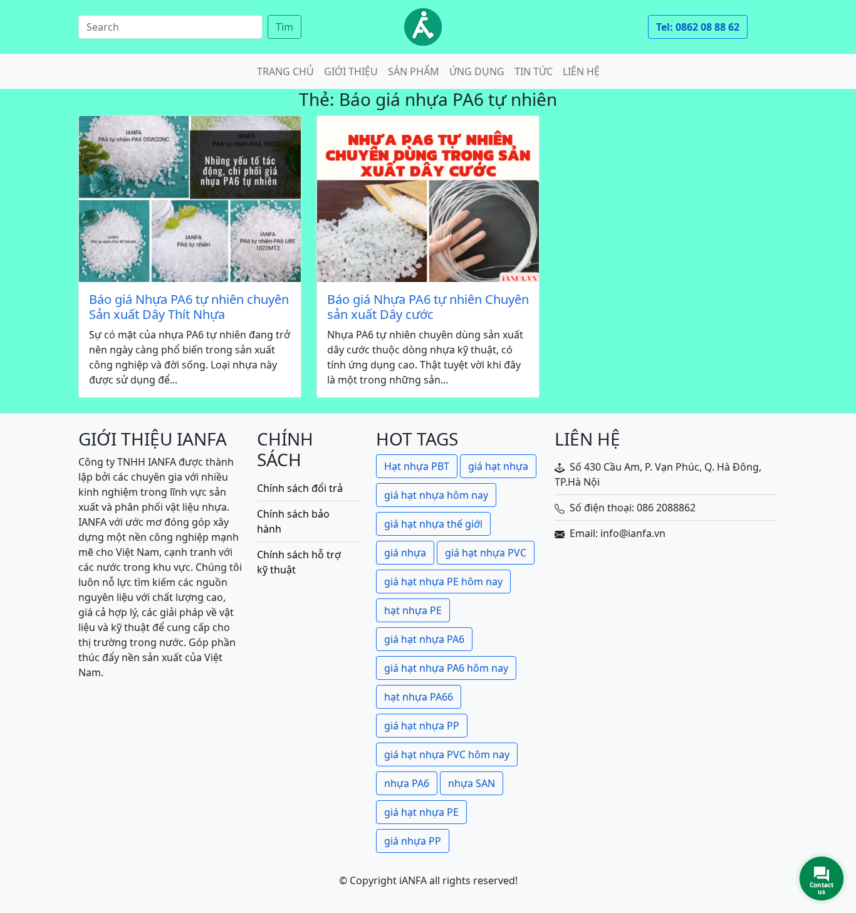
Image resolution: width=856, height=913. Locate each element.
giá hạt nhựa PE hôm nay (443, 581)
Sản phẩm (413, 71)
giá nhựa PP (412, 841)
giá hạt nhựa (498, 466)
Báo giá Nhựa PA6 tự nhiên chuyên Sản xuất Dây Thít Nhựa (189, 307)
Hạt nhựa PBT (416, 466)
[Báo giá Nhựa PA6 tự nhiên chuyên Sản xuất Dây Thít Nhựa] (190, 199)
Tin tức (533, 71)
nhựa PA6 (406, 783)
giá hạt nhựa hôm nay (436, 495)
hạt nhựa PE (413, 610)
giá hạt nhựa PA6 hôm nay (446, 668)
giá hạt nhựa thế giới (433, 524)
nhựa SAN (471, 783)
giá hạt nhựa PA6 (424, 639)
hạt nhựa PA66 (418, 697)
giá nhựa (405, 553)
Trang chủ (285, 71)
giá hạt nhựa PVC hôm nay (446, 754)
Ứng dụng (476, 71)
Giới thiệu (351, 71)
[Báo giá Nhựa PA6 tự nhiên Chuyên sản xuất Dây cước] (428, 199)
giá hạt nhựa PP (421, 726)
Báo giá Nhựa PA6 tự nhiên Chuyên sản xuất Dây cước (428, 307)
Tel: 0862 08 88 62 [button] (697, 27)
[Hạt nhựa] (423, 27)
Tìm (284, 27)
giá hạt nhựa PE (421, 812)
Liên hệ (581, 71)
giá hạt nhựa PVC (485, 553)
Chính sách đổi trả (300, 488)
